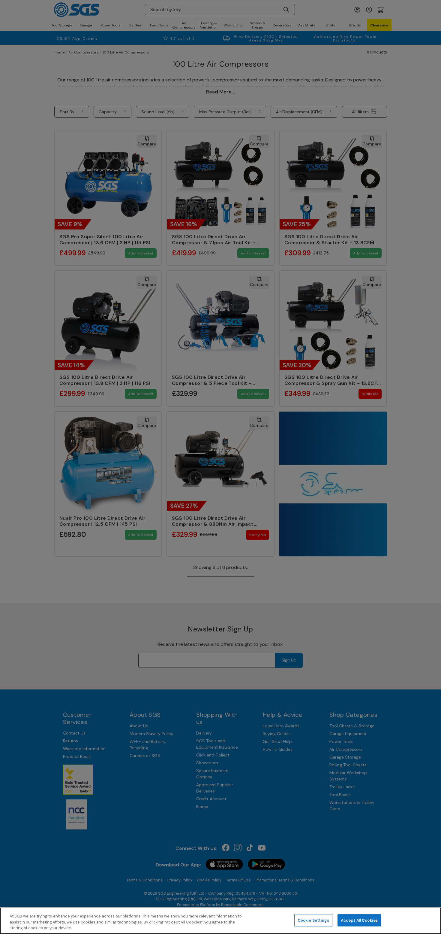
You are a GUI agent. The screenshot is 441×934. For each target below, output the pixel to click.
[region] (220, 920)
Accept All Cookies (359, 920)
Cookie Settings (313, 920)
